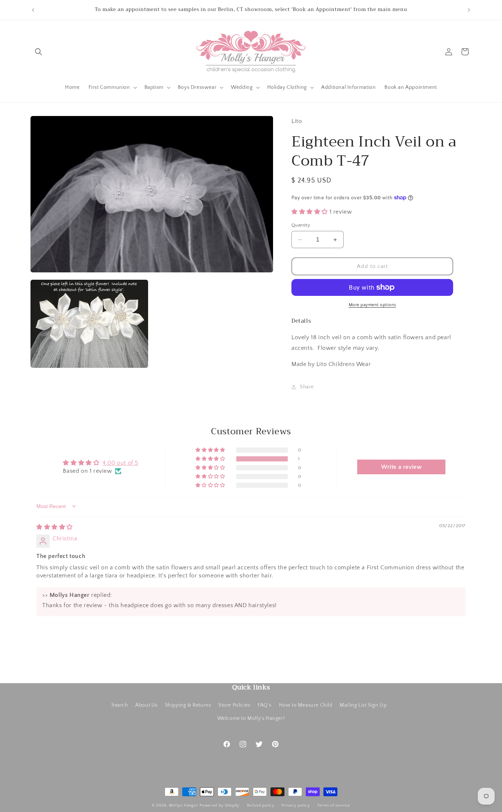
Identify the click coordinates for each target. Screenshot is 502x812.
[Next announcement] (469, 10)
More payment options (372, 304)
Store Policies (234, 705)
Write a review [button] (401, 467)
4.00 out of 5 (121, 463)
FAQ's (265, 705)
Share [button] (307, 387)
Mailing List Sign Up (363, 705)
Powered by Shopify (220, 805)
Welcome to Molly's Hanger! (251, 718)
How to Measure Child (306, 705)
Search (119, 705)
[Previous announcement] (33, 10)
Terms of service (333, 805)
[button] (39, 52)
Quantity (300, 225)
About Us (146, 705)
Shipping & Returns (188, 705)
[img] (54, 527)
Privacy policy (296, 805)
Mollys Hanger (183, 805)
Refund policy (261, 805)
